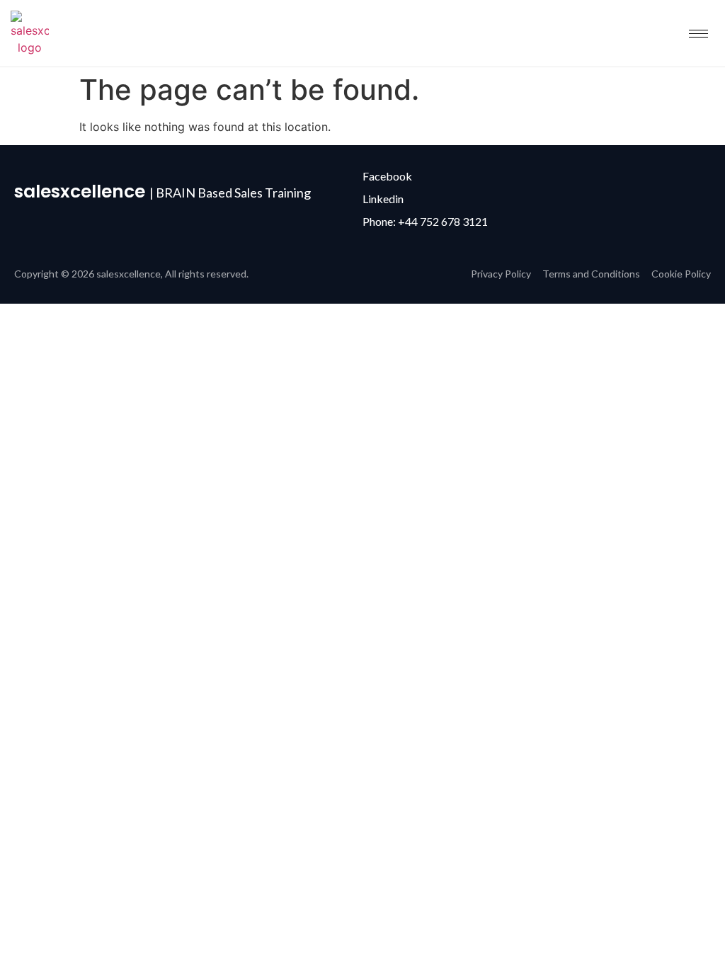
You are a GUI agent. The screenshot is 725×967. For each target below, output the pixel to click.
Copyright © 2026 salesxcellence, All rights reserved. (131, 274)
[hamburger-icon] (698, 33)
